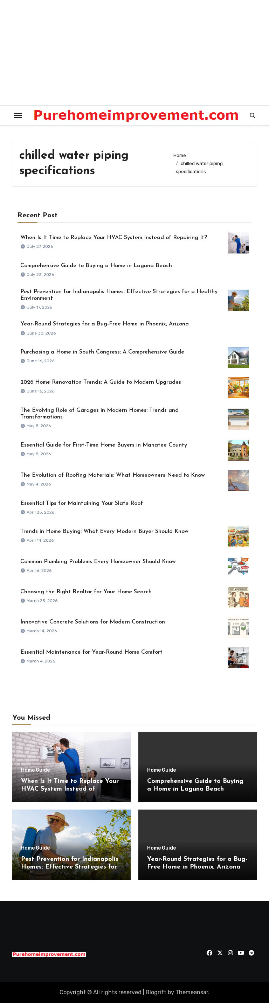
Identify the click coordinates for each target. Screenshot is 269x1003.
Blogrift (156, 992)
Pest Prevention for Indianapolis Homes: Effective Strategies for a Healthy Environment (69, 867)
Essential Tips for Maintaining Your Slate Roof (81, 503)
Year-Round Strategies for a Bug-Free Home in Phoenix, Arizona (104, 324)
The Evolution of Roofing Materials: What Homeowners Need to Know (112, 475)
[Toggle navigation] (17, 115)
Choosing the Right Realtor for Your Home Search (86, 592)
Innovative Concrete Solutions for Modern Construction (92, 622)
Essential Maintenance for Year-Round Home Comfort (91, 652)
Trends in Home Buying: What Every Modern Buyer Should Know (104, 531)
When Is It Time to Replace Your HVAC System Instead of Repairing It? (113, 237)
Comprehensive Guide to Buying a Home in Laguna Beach (96, 266)
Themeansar (191, 992)
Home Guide (35, 770)
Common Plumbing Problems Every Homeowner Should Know (98, 562)
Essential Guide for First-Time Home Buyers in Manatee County (103, 445)
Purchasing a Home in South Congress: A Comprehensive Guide (102, 352)
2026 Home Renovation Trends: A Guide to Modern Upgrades (100, 382)
